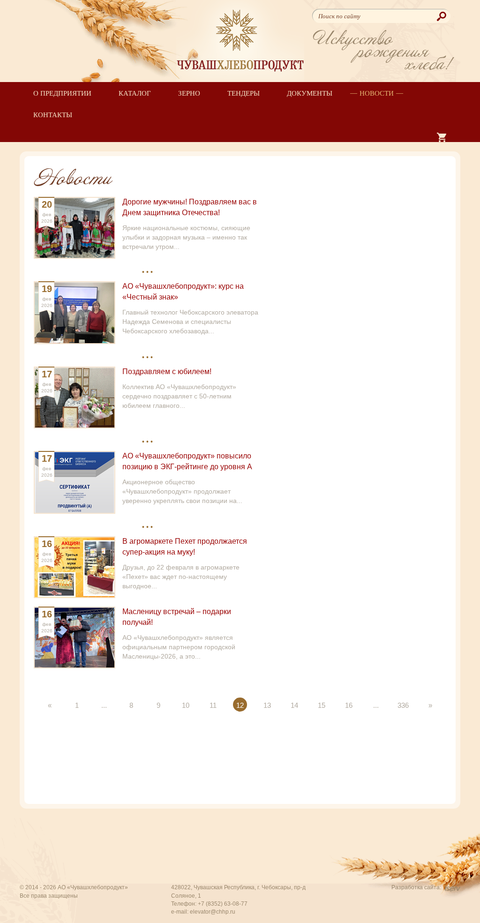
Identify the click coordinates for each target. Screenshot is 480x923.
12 (240, 705)
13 (267, 705)
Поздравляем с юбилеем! (166, 371)
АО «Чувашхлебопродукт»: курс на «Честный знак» (183, 291)
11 (213, 705)
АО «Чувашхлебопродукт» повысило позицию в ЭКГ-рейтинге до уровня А (187, 461)
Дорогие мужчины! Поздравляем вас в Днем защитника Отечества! (189, 207)
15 (321, 705)
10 (185, 705)
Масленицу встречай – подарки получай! (176, 617)
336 (403, 705)
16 (348, 705)
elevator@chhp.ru (212, 911)
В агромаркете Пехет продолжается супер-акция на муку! (184, 546)
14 (294, 705)
